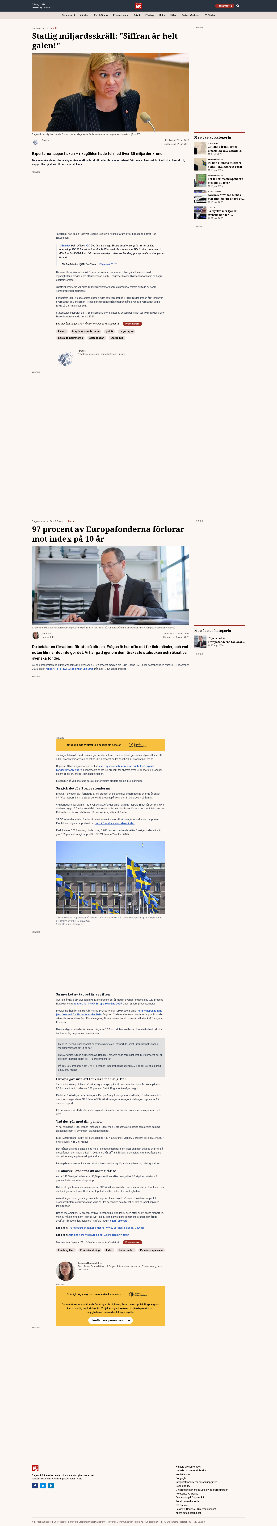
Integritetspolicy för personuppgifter (196, 1482)
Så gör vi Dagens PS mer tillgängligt (196, 1509)
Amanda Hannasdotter (90, 1263)
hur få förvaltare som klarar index (114, 823)
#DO (87, 245)
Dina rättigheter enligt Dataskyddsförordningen (202, 1489)
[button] (110, 877)
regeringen (127, 331)
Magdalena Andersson (86, 331)
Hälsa (173, 15)
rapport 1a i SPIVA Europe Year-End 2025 (69, 668)
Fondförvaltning (90, 1250)
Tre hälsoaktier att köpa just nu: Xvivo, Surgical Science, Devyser (106, 1227)
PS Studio (210, 15)
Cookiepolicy (183, 1485)
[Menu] (243, 6)
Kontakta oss (183, 1474)
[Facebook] (35, 1485)
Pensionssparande (151, 1250)
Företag (149, 15)
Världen (84, 15)
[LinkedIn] (51, 1485)
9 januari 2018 (108, 264)
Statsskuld (117, 337)
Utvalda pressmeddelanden (191, 1470)
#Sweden (65, 245)
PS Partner (182, 1505)
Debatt (53, 28)
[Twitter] (43, 1485)
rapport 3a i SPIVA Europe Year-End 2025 (98, 1003)
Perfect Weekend (190, 15)
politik (109, 331)
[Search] (238, 6)
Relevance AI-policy (187, 1493)
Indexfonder (126, 1250)
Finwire (82, 351)
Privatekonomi (121, 15)
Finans (62, 331)
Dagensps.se (38, 28)
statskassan (96, 337)
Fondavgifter (66, 1250)
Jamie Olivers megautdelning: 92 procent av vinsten (98, 1234)
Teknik (137, 15)
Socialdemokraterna (70, 337)
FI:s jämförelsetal (117, 1220)
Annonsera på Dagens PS (190, 1497)
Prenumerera (225, 5)
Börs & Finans (100, 15)
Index (109, 1250)
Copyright (181, 1478)
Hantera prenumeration (188, 1466)
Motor (162, 15)
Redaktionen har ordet (188, 1501)
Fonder (71, 521)
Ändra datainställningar (188, 1512)
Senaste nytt (68, 15)
